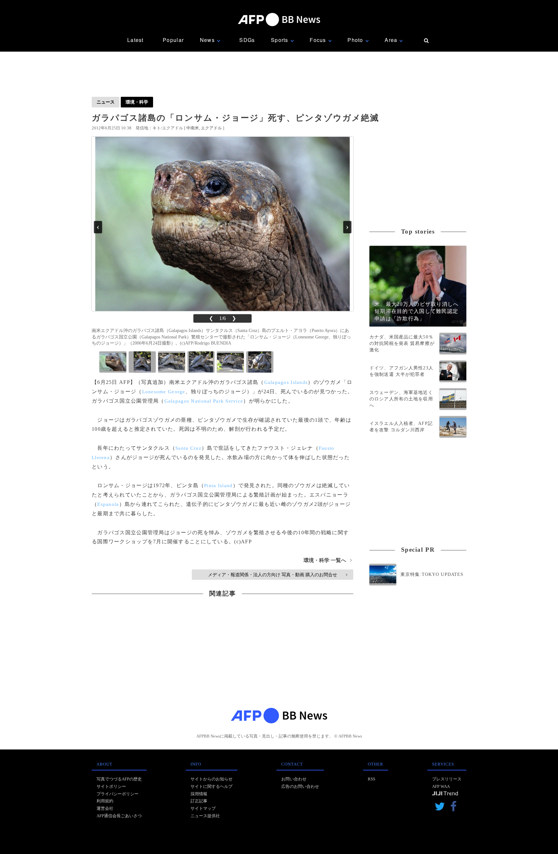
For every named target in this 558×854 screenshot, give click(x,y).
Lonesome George (163, 391)
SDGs (247, 40)
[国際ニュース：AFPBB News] (279, 19)
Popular (173, 40)
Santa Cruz (188, 448)
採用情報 (199, 793)
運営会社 (105, 808)
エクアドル (211, 128)
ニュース (106, 102)
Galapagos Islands (286, 382)
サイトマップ (203, 808)
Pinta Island (218, 485)
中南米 (192, 128)
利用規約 (105, 801)
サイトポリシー (111, 786)
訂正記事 (199, 801)
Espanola (108, 504)
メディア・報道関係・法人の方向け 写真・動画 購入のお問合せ (277, 574)
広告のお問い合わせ (300, 786)
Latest (135, 40)
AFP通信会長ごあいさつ (119, 815)
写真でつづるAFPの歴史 (119, 779)
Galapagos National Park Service (203, 401)
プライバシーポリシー (118, 793)
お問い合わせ (293, 779)
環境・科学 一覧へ (328, 560)
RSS (371, 779)
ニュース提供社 (205, 815)
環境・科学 (137, 102)
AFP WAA (441, 786)
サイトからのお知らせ (211, 779)
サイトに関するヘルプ (211, 786)
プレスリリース (446, 779)
